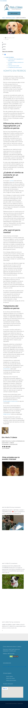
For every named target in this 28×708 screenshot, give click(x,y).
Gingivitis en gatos (9, 504)
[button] (14, 43)
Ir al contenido (3, 0)
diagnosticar (6, 414)
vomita (12, 180)
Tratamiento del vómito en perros (15, 67)
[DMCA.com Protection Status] (14, 657)
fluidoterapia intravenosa (10, 401)
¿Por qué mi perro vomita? (14, 65)
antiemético (6, 369)
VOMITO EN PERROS (10, 57)
